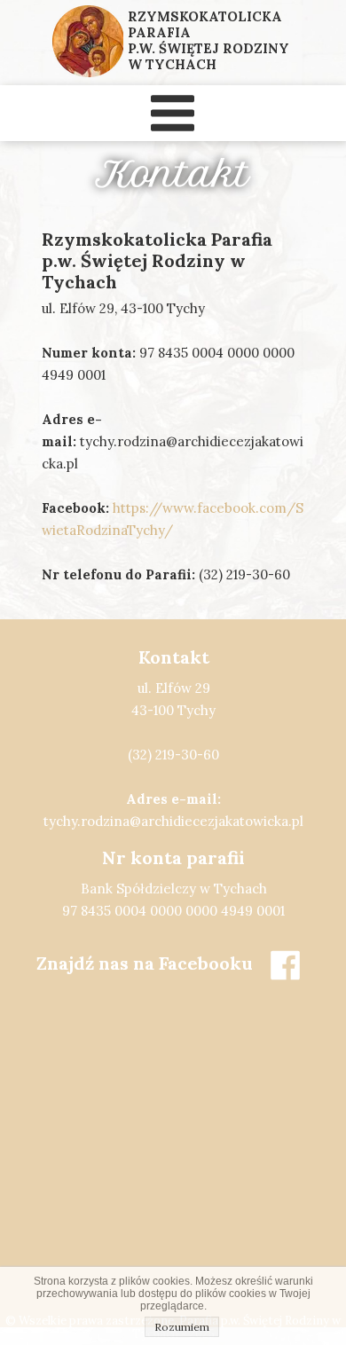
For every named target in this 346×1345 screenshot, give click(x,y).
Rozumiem (181, 1326)
